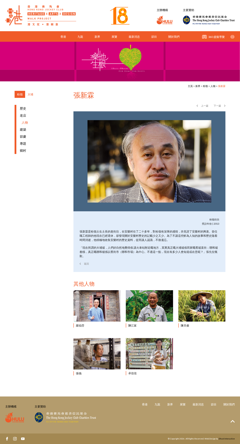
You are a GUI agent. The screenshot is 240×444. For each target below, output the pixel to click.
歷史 (23, 108)
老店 (23, 115)
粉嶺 (205, 86)
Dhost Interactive (227, 438)
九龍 (80, 36)
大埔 (30, 94)
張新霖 (221, 86)
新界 (97, 36)
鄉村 (23, 150)
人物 (212, 86)
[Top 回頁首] (233, 421)
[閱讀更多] (97, 306)
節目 (154, 36)
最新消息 (134, 36)
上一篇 (204, 105)
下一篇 (217, 105)
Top (233, 421)
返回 (86, 263)
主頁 (190, 86)
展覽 (114, 36)
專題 (23, 143)
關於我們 (174, 36)
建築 (23, 129)
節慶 (23, 136)
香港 (63, 36)
